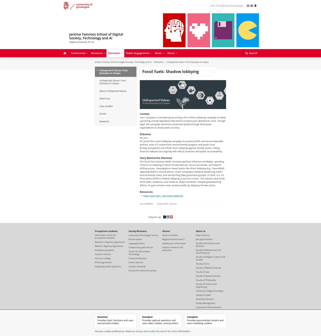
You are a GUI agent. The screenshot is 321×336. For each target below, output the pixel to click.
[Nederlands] (248, 6)
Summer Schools (103, 254)
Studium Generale (137, 266)
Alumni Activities (170, 235)
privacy (139, 331)
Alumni (166, 231)
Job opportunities (204, 239)
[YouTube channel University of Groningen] (171, 217)
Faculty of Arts (202, 263)
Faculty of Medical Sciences (208, 267)
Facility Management (205, 303)
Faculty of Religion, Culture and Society (210, 258)
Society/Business (138, 231)
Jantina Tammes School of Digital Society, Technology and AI (123, 62)
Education (159, 62)
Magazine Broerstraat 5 (173, 239)
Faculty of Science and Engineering (206, 285)
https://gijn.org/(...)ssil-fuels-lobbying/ (163, 195)
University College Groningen (209, 291)
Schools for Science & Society (142, 270)
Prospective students (106, 231)
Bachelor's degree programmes (110, 242)
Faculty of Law (202, 272)
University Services (205, 299)
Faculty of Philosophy (206, 280)
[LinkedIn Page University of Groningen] (168, 217)
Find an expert (135, 239)
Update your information (174, 243)
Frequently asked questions (108, 266)
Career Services (136, 262)
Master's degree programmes (109, 246)
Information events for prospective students (105, 236)
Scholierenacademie (104, 250)
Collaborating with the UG (141, 247)
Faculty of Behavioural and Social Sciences (208, 251)
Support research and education (172, 249)
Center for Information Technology (139, 253)
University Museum (138, 258)
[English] (251, 6)
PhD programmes (103, 262)
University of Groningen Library (143, 235)
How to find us (203, 235)
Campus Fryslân (203, 295)
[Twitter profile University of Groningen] (164, 217)
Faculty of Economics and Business (208, 245)
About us (201, 231)
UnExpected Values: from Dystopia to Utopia (188, 62)
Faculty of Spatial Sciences (208, 276)
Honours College (103, 258)
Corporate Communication (208, 307)
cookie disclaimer (157, 331)
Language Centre (137, 243)
